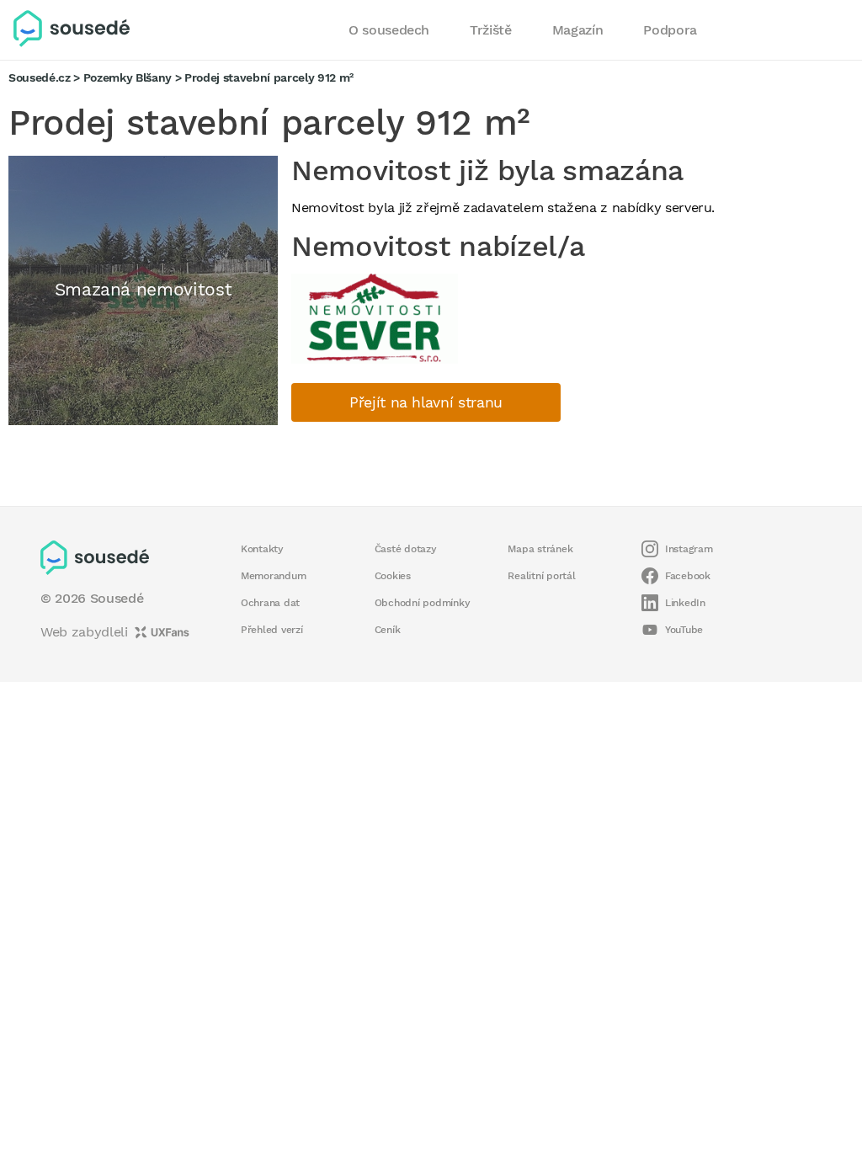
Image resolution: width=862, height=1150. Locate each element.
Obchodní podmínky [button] (423, 603)
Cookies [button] (393, 576)
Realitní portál (541, 576)
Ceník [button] (388, 630)
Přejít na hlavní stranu (426, 402)
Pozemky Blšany (127, 77)
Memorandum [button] (273, 576)
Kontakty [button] (262, 549)
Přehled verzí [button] (272, 630)
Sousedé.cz (39, 77)
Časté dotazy (406, 549)
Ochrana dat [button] (270, 603)
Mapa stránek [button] (540, 549)
